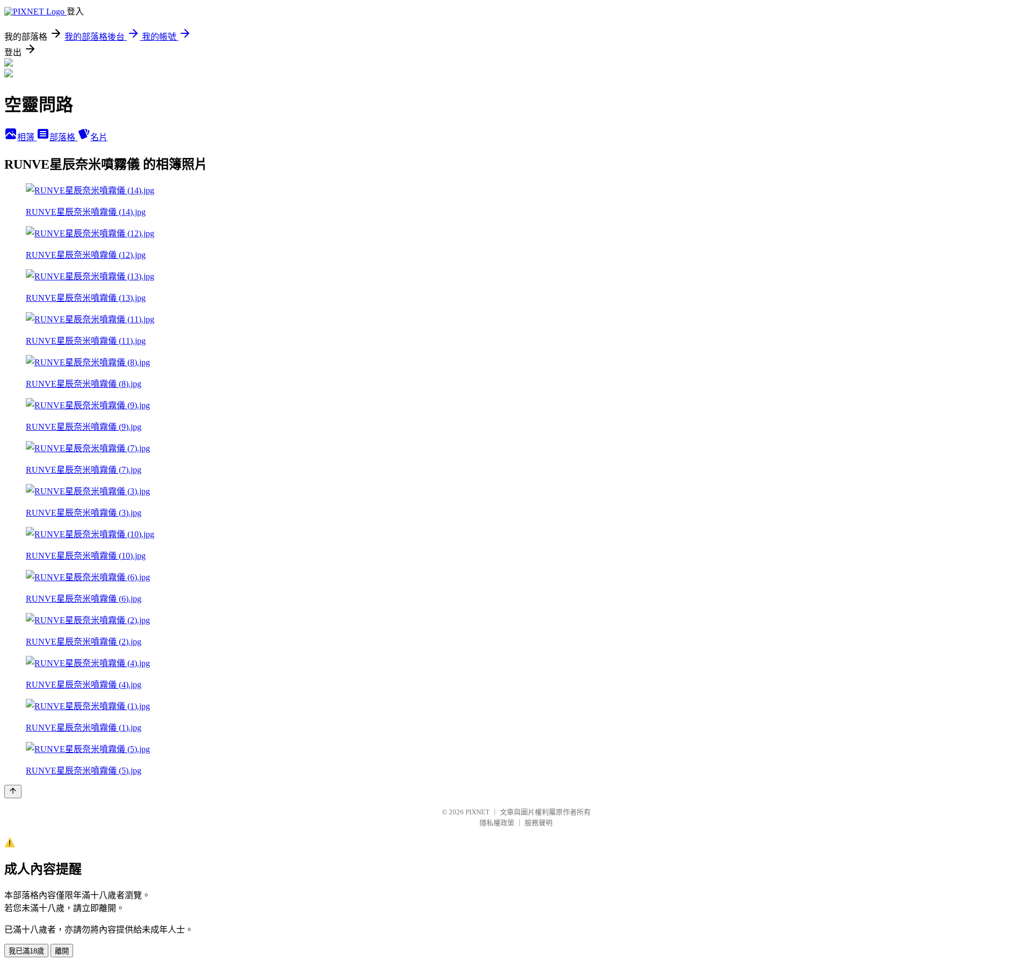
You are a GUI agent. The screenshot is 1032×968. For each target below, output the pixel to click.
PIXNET (477, 812)
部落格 (63, 137)
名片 (99, 137)
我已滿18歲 (26, 951)
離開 (62, 951)
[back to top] (13, 791)
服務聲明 (539, 823)
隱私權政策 (496, 823)
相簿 (27, 137)
